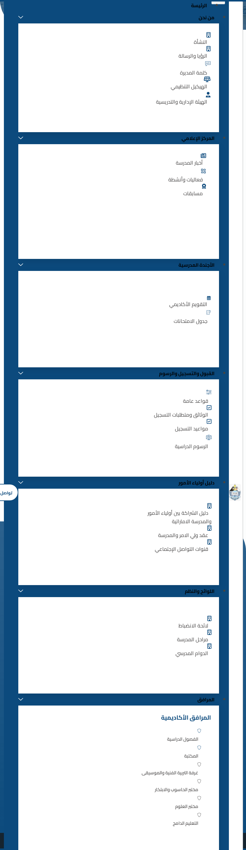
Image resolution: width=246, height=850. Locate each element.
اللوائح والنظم (199, 591)
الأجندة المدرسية (196, 264)
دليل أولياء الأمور (196, 482)
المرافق (205, 699)
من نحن (206, 17)
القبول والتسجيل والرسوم (186, 373)
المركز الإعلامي (198, 138)
